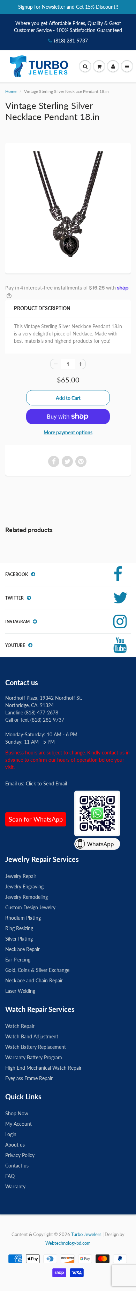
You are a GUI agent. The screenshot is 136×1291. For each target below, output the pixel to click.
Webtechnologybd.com (68, 1243)
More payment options (68, 432)
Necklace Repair (22, 949)
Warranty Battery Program (33, 1057)
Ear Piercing (17, 960)
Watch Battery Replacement (35, 1047)
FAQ (10, 1176)
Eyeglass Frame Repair (29, 1078)
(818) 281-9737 (71, 40)
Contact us (17, 1166)
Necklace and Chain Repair (34, 980)
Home (10, 91)
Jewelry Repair (20, 876)
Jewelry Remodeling (26, 897)
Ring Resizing (19, 928)
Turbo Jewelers (87, 1234)
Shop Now (16, 1113)
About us (15, 1145)
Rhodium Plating (23, 918)
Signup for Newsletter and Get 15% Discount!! (68, 7)
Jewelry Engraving (24, 886)
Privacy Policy (20, 1155)
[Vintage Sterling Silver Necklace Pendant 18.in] (68, 207)
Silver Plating (19, 939)
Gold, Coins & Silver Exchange (37, 970)
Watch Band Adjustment (31, 1036)
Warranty (15, 1186)
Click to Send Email (46, 783)
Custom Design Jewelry (30, 907)
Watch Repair (20, 1026)
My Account (18, 1124)
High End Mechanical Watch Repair (43, 1068)
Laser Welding (20, 991)
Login (10, 1134)
